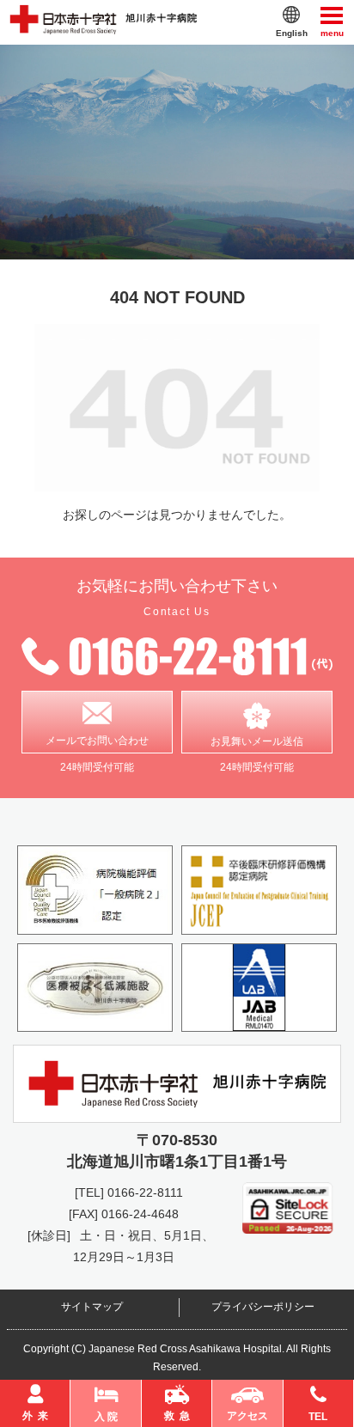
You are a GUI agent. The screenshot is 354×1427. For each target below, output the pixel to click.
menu (332, 31)
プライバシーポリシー (262, 1307)
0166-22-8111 (145, 1192)
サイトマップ (92, 1307)
